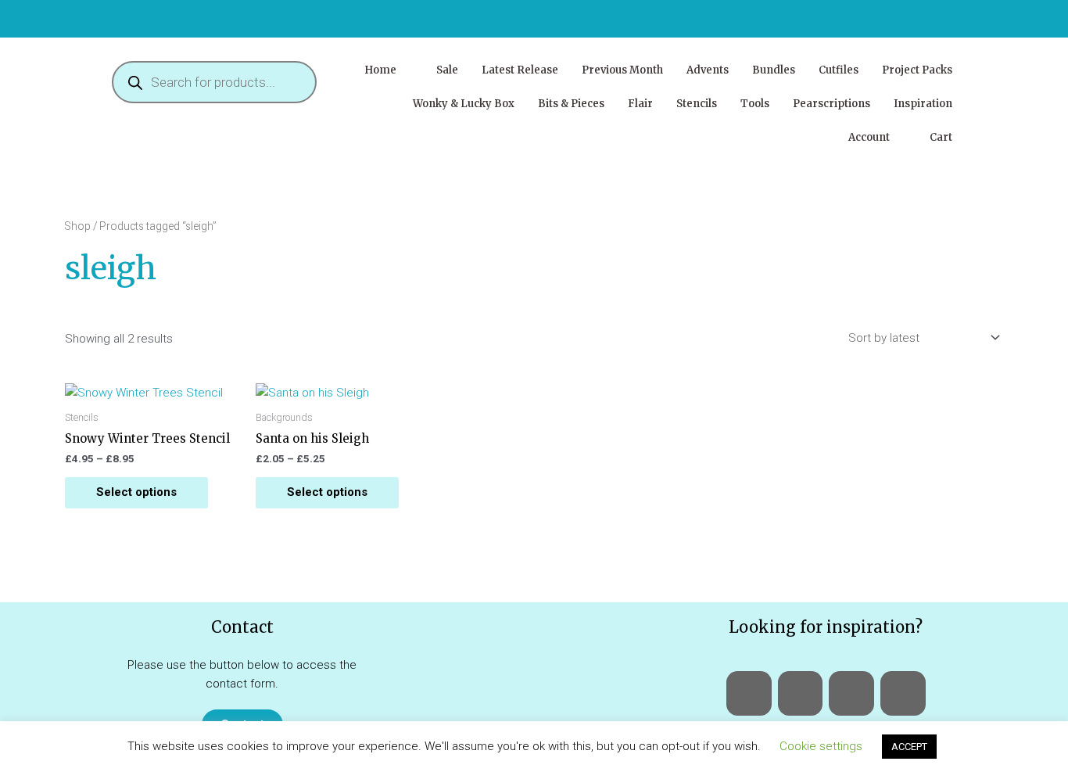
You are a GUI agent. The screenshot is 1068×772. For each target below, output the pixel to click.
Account (869, 137)
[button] (389, 70)
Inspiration (923, 103)
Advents (707, 70)
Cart (941, 137)
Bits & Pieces (571, 103)
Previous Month (622, 70)
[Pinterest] (903, 693)
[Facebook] (749, 693)
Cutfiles (838, 70)
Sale (447, 70)
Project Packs (917, 70)
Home (380, 70)
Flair (640, 103)
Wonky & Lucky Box (463, 103)
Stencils (696, 103)
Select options (136, 492)
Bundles (773, 70)
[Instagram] (851, 693)
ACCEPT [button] (909, 746)
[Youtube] (800, 693)
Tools (754, 103)
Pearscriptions (831, 103)
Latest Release (520, 70)
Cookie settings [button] (820, 746)
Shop (78, 226)
